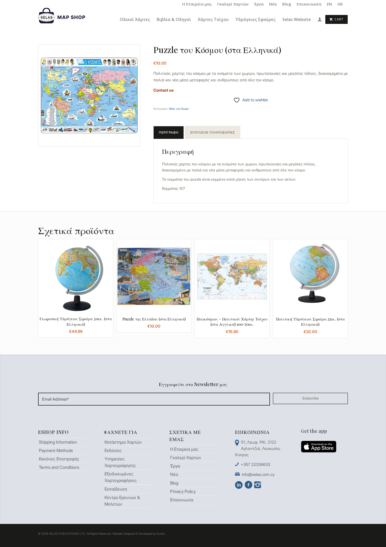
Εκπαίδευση (116, 489)
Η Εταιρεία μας (197, 4)
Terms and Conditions (59, 467)
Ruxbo (161, 533)
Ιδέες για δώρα (179, 109)
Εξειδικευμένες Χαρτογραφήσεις (121, 477)
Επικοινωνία (309, 4)
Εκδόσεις (113, 450)
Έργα (259, 4)
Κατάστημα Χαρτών (123, 442)
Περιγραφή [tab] (169, 132)
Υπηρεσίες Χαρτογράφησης (120, 462)
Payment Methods (56, 450)
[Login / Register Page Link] (319, 20)
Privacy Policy (183, 491)
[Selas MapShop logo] (62, 19)
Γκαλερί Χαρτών (232, 4)
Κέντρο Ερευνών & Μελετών (122, 501)
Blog (286, 4)
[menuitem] (197, 4)
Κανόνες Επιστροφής (59, 458)
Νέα (273, 4)
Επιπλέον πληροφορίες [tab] (212, 132)
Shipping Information (58, 442)
